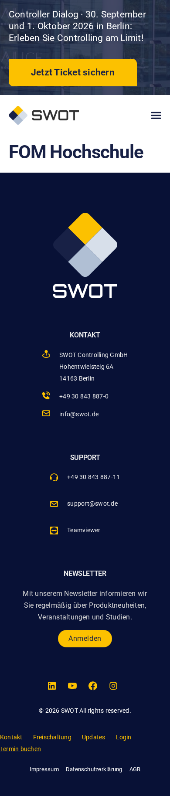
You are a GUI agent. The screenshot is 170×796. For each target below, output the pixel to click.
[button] (156, 115)
